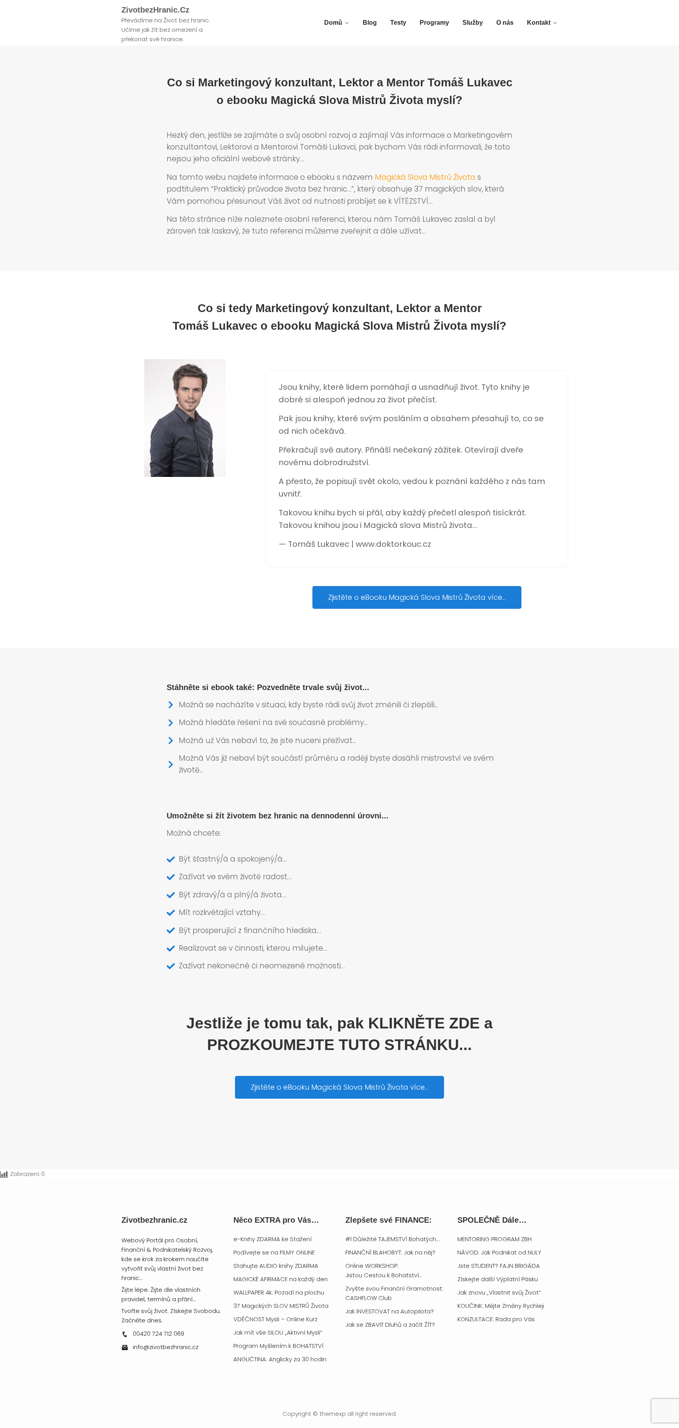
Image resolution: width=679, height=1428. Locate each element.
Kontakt (539, 22)
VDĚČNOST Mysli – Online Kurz (275, 1319)
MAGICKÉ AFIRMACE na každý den (280, 1279)
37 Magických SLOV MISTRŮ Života (280, 1306)
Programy (434, 22)
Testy (398, 22)
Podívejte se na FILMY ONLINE (274, 1252)
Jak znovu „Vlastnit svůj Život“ (499, 1292)
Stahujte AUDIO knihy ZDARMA (275, 1266)
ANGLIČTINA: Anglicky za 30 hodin (280, 1359)
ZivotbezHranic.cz (155, 9)
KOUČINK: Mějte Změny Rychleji (500, 1306)
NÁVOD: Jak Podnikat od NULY (499, 1252)
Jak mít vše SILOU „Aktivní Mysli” (277, 1332)
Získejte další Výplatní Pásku (497, 1279)
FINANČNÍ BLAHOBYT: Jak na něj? (390, 1252)
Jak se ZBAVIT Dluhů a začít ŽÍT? (390, 1324)
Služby (472, 22)
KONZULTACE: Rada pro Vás (496, 1319)
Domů (333, 22)
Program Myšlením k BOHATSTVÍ (278, 1346)
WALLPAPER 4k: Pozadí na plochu (278, 1292)
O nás (505, 22)
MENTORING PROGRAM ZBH (494, 1239)
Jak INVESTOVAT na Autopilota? (389, 1311)
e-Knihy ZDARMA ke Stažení (272, 1239)
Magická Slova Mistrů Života (425, 177)
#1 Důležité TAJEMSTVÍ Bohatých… (392, 1239)
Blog (370, 22)
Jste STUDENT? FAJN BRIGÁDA (498, 1266)
